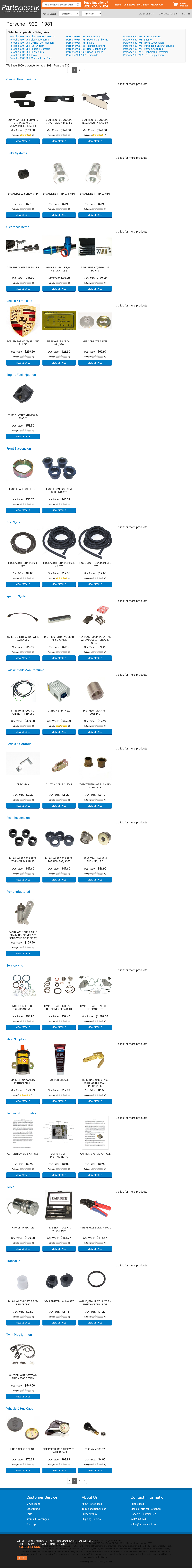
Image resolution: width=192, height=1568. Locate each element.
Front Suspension (18, 448)
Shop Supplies (16, 1039)
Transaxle (13, 1261)
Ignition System (17, 596)
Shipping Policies (91, 1519)
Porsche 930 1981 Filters (80, 42)
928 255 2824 (138, 1519)
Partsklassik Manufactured (25, 670)
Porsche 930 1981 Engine (137, 39)
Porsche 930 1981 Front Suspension (143, 42)
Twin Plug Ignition (19, 1334)
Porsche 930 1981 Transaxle (82, 55)
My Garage (143, 4)
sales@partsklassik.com (144, 1524)
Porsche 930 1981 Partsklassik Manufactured (148, 45)
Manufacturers (168, 13)
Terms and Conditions (94, 1508)
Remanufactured (18, 891)
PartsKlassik (137, 1503)
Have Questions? (96, 2)
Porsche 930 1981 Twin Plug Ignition (143, 55)
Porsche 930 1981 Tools (23, 55)
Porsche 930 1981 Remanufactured (143, 48)
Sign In (186, 13)
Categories (145, 13)
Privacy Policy (89, 1513)
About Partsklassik (92, 1503)
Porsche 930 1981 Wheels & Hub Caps (31, 58)
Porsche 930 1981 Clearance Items (29, 39)
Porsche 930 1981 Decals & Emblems (87, 39)
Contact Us (129, 4)
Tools (10, 1187)
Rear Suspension (18, 817)
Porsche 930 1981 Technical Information (146, 51)
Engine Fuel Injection (21, 374)
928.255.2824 (96, 6)
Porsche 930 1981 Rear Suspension (86, 48)
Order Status (33, 1508)
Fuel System (14, 522)
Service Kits (14, 965)
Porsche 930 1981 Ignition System (85, 45)
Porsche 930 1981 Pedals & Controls (30, 48)
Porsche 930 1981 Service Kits (27, 51)
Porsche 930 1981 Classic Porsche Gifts (32, 36)
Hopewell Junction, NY (143, 1513)
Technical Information (22, 1113)
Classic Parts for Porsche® (146, 1508)
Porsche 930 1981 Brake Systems (142, 36)
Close (21, 1558)
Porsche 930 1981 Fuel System (27, 45)
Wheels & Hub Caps (19, 1408)
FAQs (29, 1513)
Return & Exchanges (37, 1519)
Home (118, 4)
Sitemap (31, 1524)
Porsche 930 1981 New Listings (84, 36)
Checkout (184, 4)
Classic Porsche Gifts (21, 79)
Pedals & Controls (18, 744)
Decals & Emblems (19, 301)
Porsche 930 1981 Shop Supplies (84, 51)
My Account (157, 4)
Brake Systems (16, 153)
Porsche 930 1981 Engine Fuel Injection (32, 42)
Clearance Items (17, 227)
